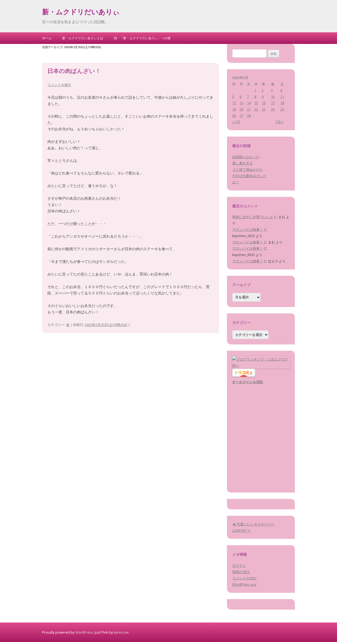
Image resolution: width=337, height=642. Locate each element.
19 (234, 109)
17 (273, 103)
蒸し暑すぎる (242, 163)
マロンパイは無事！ (247, 229)
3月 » (279, 121)
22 (256, 109)
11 (282, 96)
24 (273, 109)
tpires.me (121, 632)
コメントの (244, 578)
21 (249, 109)
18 (282, 103)
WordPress (84, 632)
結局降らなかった (246, 156)
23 (263, 109)
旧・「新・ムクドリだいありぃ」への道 (142, 38)
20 (241, 109)
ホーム (47, 38)
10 (273, 96)
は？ (235, 182)
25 (282, 109)
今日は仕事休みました (249, 175)
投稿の (241, 571)
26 (234, 115)
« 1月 (236, 121)
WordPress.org (244, 584)
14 (249, 103)
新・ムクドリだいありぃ (81, 13)
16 (263, 103)
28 (249, 115)
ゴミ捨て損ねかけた (247, 169)
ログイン (239, 565)
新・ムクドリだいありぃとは (82, 38)
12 (234, 103)
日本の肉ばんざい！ (74, 71)
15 (256, 103)
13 (241, 103)
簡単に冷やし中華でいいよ (252, 216)
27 (241, 115)
